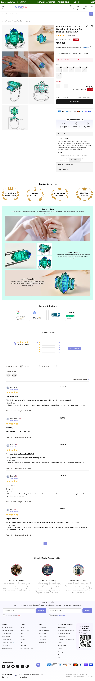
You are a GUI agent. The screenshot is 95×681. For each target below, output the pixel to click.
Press (22, 636)
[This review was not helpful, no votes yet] (29, 411)
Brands (60, 643)
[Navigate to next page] (54, 543)
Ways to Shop (6, 636)
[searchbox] (12, 366)
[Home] (24, 7)
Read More (73, 160)
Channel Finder (6, 633)
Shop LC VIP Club (7, 639)
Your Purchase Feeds (27, 649)
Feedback (23, 646)
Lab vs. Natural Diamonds (66, 630)
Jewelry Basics (62, 646)
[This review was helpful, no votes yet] (25, 411)
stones (14, 375)
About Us (23, 627)
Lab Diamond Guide (64, 633)
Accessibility (43, 643)
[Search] (91, 14)
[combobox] (45, 14)
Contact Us (42, 627)
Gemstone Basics (63, 636)
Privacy (63, 615)
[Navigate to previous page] (41, 543)
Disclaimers (42, 639)
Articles (60, 649)
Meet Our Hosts (25, 630)
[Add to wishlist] (91, 26)
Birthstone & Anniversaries (66, 639)
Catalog (60, 658)
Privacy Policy (43, 633)
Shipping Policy (44, 630)
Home (59, 655)
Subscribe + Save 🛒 (8, 643)
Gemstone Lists (62, 627)
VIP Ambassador (7, 649)
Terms (59, 615)
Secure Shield (6, 646)
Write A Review (74, 348)
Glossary (60, 652)
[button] (90, 47)
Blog (22, 633)
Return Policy (43, 636)
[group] (15, 64)
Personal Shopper (7, 630)
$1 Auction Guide (7, 627)
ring (8, 375)
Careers (23, 639)
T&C (22, 643)
